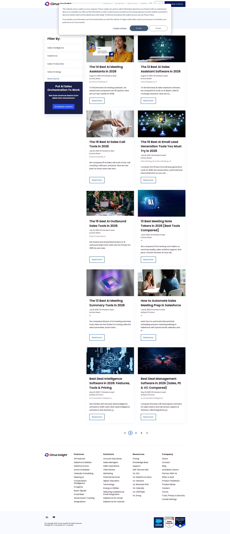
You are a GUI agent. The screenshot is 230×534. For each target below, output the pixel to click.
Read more (97, 100)
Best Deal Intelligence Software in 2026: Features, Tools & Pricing (109, 383)
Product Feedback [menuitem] (171, 480)
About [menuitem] (165, 458)
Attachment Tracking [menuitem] (84, 498)
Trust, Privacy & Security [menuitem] (173, 495)
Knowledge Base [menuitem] (140, 462)
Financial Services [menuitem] (111, 477)
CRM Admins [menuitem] (109, 469)
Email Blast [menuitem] (79, 494)
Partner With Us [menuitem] (169, 473)
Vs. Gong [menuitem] (137, 495)
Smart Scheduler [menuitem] (82, 469)
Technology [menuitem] (108, 484)
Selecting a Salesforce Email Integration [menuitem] (113, 493)
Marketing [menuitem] (108, 473)
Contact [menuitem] (166, 462)
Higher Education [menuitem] (111, 480)
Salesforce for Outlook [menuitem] (113, 501)
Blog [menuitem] (164, 466)
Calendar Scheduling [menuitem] (83, 473)
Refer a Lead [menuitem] (168, 477)
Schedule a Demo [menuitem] (170, 469)
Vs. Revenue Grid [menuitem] (140, 484)
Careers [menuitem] (166, 488)
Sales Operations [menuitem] (111, 466)
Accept (139, 28)
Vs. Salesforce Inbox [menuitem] (142, 477)
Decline (158, 28)
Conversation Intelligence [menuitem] (80, 482)
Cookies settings (119, 28)
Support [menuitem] (136, 466)
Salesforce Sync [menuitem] (81, 466)
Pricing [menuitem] (136, 458)
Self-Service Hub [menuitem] (140, 469)
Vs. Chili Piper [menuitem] (139, 491)
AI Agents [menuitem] (78, 487)
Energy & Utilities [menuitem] (111, 488)
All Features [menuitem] (79, 458)
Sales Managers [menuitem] (110, 462)
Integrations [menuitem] (79, 501)
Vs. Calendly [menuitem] (138, 488)
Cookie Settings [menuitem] (169, 499)
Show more (53, 79)
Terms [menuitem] (165, 491)
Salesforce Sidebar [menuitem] (83, 462)
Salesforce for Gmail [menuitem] (113, 498)
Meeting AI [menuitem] (79, 477)
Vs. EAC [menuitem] (136, 473)
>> (147, 433)
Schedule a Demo (175, 4)
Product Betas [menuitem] (168, 484)
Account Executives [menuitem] (112, 458)
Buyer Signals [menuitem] (80, 490)
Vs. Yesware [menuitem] (138, 480)
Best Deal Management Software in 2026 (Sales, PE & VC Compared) (161, 383)
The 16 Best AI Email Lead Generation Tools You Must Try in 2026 (161, 146)
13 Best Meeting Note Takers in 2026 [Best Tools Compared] (160, 225)
